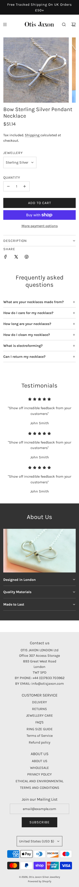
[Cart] (73, 24)
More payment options (40, 226)
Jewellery (13, 153)
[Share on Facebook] (5, 257)
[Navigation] (5, 24)
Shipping (32, 135)
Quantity (11, 177)
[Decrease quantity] (8, 186)
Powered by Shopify (39, 881)
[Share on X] (16, 257)
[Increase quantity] (24, 186)
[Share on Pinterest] (26, 257)
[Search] (64, 24)
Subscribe (39, 822)
